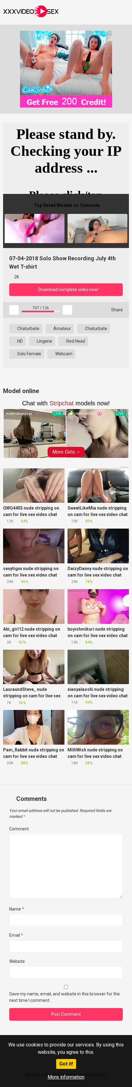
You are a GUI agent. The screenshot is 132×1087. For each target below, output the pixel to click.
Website (17, 961)
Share (116, 309)
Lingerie (44, 341)
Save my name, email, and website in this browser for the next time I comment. (64, 997)
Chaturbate (27, 328)
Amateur (61, 328)
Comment (19, 828)
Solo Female (28, 353)
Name (16, 909)
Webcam (63, 353)
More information (66, 1077)
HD (19, 341)
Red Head (75, 341)
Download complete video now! (68, 289)
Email (16, 935)
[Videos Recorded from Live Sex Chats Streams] (31, 12)
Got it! (66, 1064)
